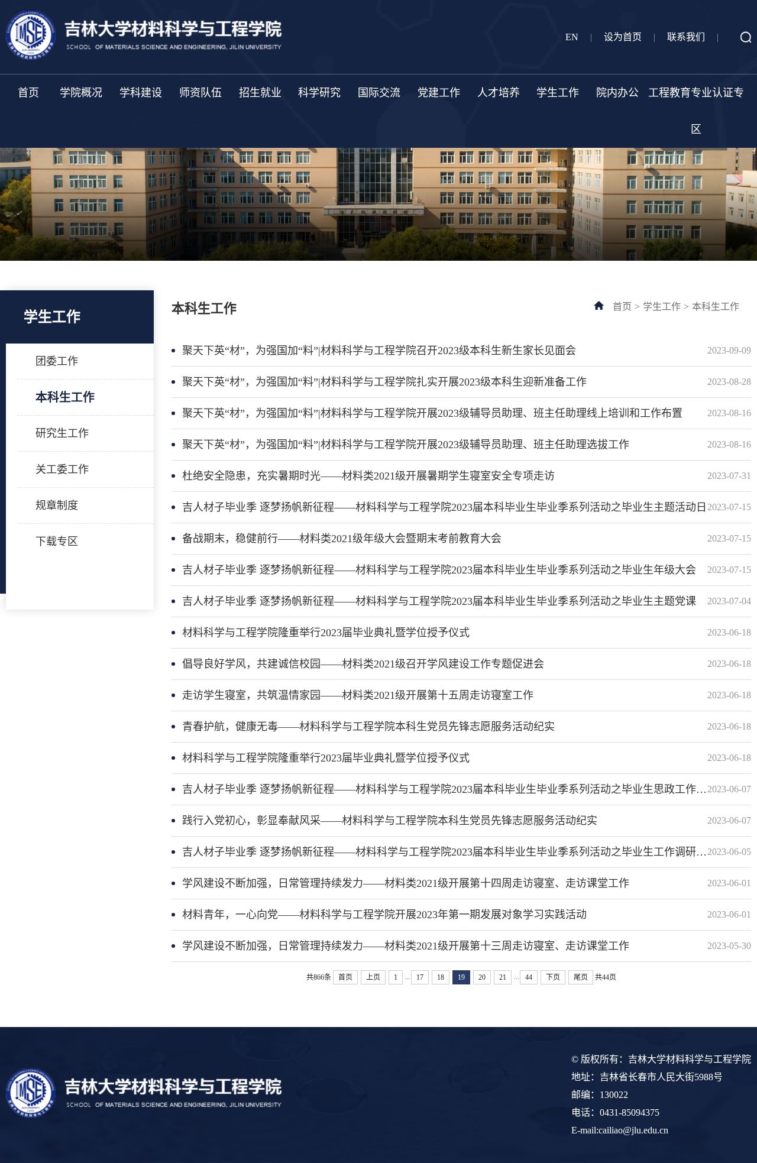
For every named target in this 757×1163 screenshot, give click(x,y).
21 (502, 977)
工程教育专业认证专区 (696, 111)
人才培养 (498, 93)
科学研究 (319, 93)
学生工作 (557, 93)
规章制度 (56, 505)
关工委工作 (62, 469)
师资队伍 (200, 93)
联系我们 (686, 37)
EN (571, 37)
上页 (373, 977)
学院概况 (81, 93)
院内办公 (617, 93)
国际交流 (379, 93)
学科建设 (140, 93)
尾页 (581, 977)
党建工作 (439, 93)
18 (440, 977)
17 (419, 977)
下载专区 (56, 542)
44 (528, 977)
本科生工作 (65, 397)
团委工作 (56, 361)
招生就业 (260, 93)
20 (482, 977)
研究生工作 (62, 433)
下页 (553, 977)
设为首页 (623, 37)
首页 (28, 93)
